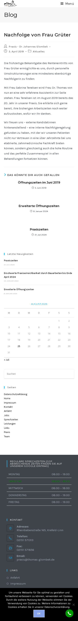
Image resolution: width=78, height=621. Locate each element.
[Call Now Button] (69, 613)
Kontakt (8, 407)
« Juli (6, 359)
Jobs (6, 415)
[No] (73, 604)
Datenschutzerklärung (15, 394)
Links (6, 428)
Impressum (10, 402)
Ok (39, 613)
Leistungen (10, 423)
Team (7, 436)
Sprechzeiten (11, 419)
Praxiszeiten (39, 229)
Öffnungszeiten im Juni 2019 (39, 182)
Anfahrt (8, 411)
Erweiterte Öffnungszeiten (39, 206)
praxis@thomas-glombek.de (35, 559)
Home (7, 398)
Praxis (7, 432)
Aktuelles (39, 51)
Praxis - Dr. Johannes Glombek (28, 46)
